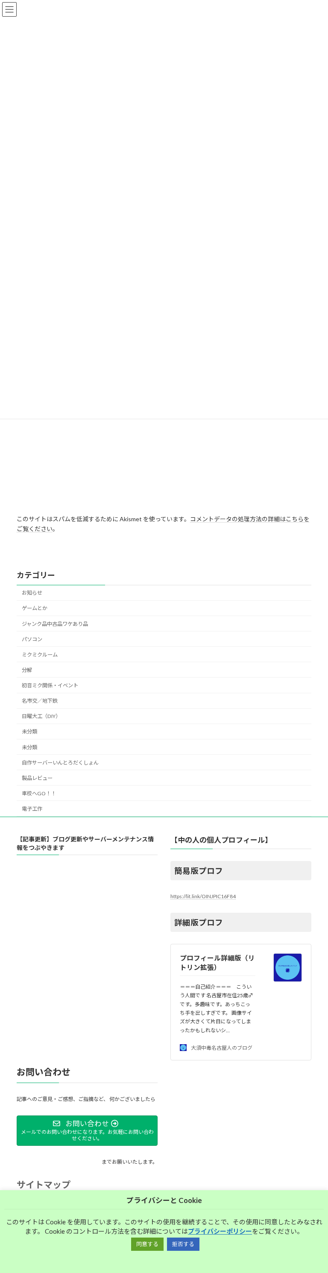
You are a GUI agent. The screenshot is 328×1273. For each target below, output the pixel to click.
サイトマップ (43, 1184)
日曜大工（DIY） (41, 716)
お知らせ (32, 593)
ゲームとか (34, 608)
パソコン (32, 639)
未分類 (29, 731)
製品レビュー (37, 778)
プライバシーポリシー (220, 1231)
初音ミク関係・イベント (50, 685)
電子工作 (32, 809)
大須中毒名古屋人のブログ (221, 1048)
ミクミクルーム (40, 654)
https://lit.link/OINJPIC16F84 (203, 896)
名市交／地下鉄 (40, 701)
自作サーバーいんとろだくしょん (60, 762)
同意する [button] (147, 1244)
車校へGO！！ (39, 793)
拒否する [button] (183, 1244)
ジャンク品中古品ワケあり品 (55, 624)
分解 (27, 670)
